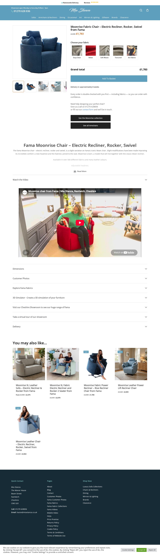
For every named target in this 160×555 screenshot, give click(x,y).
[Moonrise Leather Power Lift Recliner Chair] (131, 364)
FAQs (49, 516)
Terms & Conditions (55, 532)
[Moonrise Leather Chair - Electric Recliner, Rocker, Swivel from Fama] (29, 420)
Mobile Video (52, 513)
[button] (60, 400)
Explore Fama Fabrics (23, 288)
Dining (85, 493)
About (49, 487)
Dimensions (18, 268)
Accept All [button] (141, 550)
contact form (88, 109)
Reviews (87, 3)
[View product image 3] (43, 86)
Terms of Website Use (56, 536)
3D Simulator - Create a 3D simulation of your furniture (38, 297)
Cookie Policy (52, 529)
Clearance (87, 503)
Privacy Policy (52, 526)
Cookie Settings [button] (128, 550)
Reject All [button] (152, 550)
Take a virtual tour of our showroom (30, 317)
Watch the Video (20, 179)
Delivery (16, 326)
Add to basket (109, 78)
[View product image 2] (30, 86)
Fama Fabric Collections (57, 506)
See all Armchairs (90, 125)
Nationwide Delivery (70, 3)
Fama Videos (52, 509)
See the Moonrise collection (90, 118)
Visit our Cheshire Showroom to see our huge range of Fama (41, 307)
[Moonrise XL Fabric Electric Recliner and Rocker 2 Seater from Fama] (63, 364)
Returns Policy (53, 523)
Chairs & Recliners (90, 490)
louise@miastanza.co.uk (26, 512)
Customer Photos (21, 278)
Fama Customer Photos (56, 500)
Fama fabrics (52, 503)
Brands (86, 500)
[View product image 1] (18, 86)
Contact (50, 493)
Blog (49, 490)
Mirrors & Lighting (90, 496)
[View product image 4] (56, 86)
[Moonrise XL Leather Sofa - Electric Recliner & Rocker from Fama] (29, 364)
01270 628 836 (22, 11)
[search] (141, 10)
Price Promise (52, 519)
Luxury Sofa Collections (92, 487)
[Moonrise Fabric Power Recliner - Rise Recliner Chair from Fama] (97, 364)
